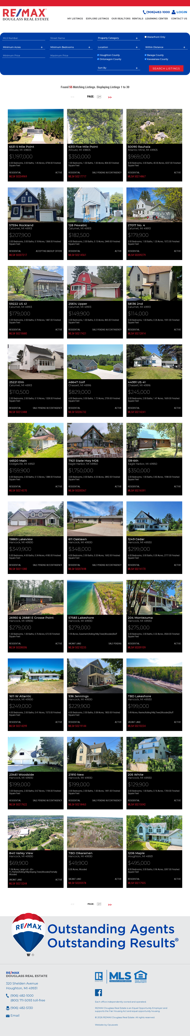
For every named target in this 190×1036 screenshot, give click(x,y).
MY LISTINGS (75, 18)
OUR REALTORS (120, 18)
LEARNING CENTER (156, 18)
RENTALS (137, 18)
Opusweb (113, 1024)
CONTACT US (179, 18)
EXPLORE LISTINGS (97, 18)
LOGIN (181, 12)
